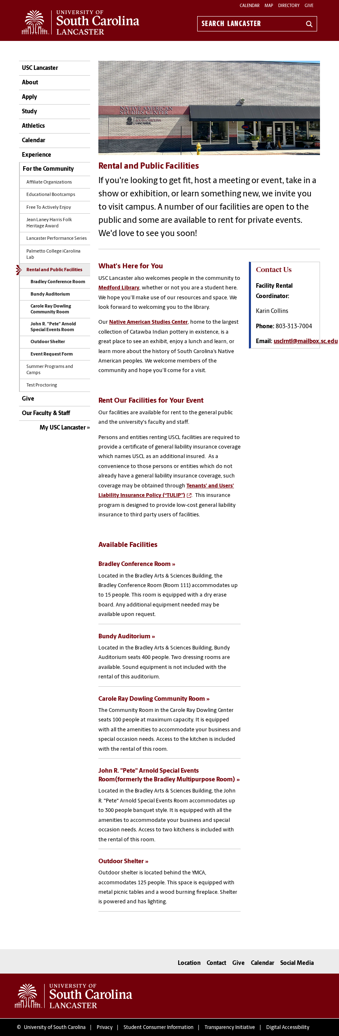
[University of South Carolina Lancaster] (73, 995)
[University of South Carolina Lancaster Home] (80, 22)
